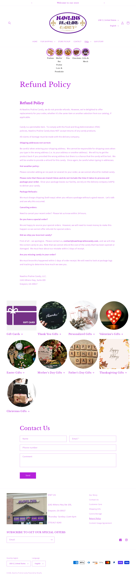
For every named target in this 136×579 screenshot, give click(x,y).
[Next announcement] (104, 3)
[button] (9, 23)
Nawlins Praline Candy (20, 573)
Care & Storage (95, 514)
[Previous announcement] (32, 3)
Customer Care (95, 504)
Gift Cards (13, 334)
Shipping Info (95, 509)
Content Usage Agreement (100, 523)
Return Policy (95, 518)
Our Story (93, 495)
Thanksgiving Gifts (111, 372)
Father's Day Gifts (80, 372)
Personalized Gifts (80, 334)
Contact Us (94, 499)
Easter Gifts (14, 372)
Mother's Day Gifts (50, 372)
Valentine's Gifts (109, 334)
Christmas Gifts (17, 411)
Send (28, 475)
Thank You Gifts (48, 334)
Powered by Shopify (35, 573)
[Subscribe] (51, 540)
